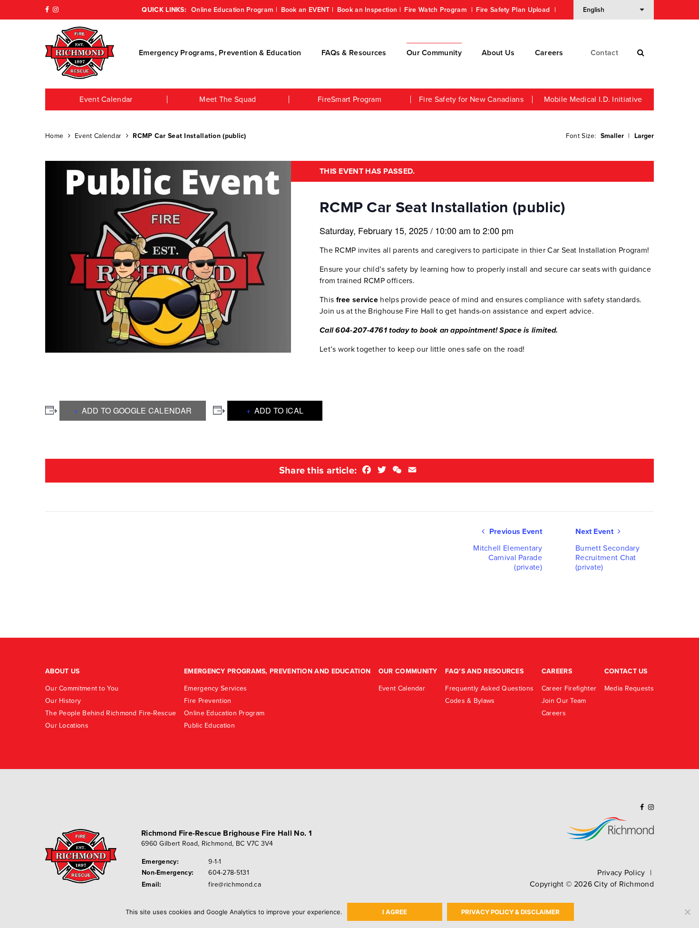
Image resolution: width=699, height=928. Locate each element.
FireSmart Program (349, 99)
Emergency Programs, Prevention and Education (277, 671)
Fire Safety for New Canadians (471, 99)
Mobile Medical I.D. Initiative (593, 99)
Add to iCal (278, 410)
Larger (644, 136)
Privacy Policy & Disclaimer (510, 912)
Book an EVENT (305, 10)
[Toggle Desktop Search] (640, 53)
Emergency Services (215, 688)
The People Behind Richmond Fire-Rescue (110, 713)
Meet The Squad (227, 99)
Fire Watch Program (436, 10)
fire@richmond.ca (234, 884)
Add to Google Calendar (135, 410)
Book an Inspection (367, 10)
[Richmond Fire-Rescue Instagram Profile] (55, 10)
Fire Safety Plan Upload (514, 10)
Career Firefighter (569, 688)
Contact (604, 53)
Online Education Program (232, 10)
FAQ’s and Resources (484, 671)
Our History (63, 701)
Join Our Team (564, 701)
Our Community (434, 53)
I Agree (394, 912)
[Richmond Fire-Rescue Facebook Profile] (47, 10)
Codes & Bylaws (470, 701)
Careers (549, 53)
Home (54, 136)
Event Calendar (105, 99)
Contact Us (626, 671)
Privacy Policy (621, 873)
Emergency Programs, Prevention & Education (220, 53)
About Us (498, 53)
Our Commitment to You (81, 688)
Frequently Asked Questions (489, 688)
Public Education (209, 725)
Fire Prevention (208, 701)
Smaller (612, 136)
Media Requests (629, 688)
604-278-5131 (228, 873)
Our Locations (66, 725)
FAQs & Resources (354, 53)
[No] (687, 912)
